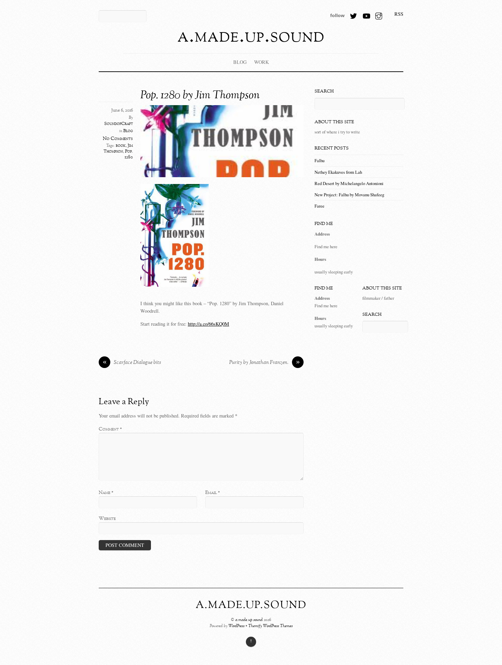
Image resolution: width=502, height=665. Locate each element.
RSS (398, 14)
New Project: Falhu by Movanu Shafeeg (349, 195)
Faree (319, 206)
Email (212, 492)
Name (106, 492)
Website (107, 518)
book (121, 146)
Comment (110, 429)
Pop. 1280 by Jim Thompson (200, 96)
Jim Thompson (118, 149)
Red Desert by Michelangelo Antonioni (349, 183)
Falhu (319, 160)
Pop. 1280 (129, 154)
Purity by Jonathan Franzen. (264, 363)
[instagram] (379, 14)
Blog (240, 62)
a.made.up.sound (249, 620)
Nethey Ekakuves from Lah (338, 172)
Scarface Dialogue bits (132, 363)
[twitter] (353, 14)
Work (261, 62)
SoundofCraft (118, 124)
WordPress (236, 626)
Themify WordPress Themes (270, 626)
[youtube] (366, 14)
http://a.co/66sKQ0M (208, 324)
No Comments (118, 138)
